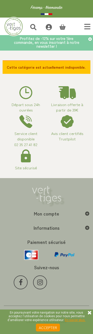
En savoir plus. (75, 320)
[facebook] (20, 282)
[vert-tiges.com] (46, 9)
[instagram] (40, 282)
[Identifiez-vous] (46, 26)
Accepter (48, 327)
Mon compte (46, 213)
